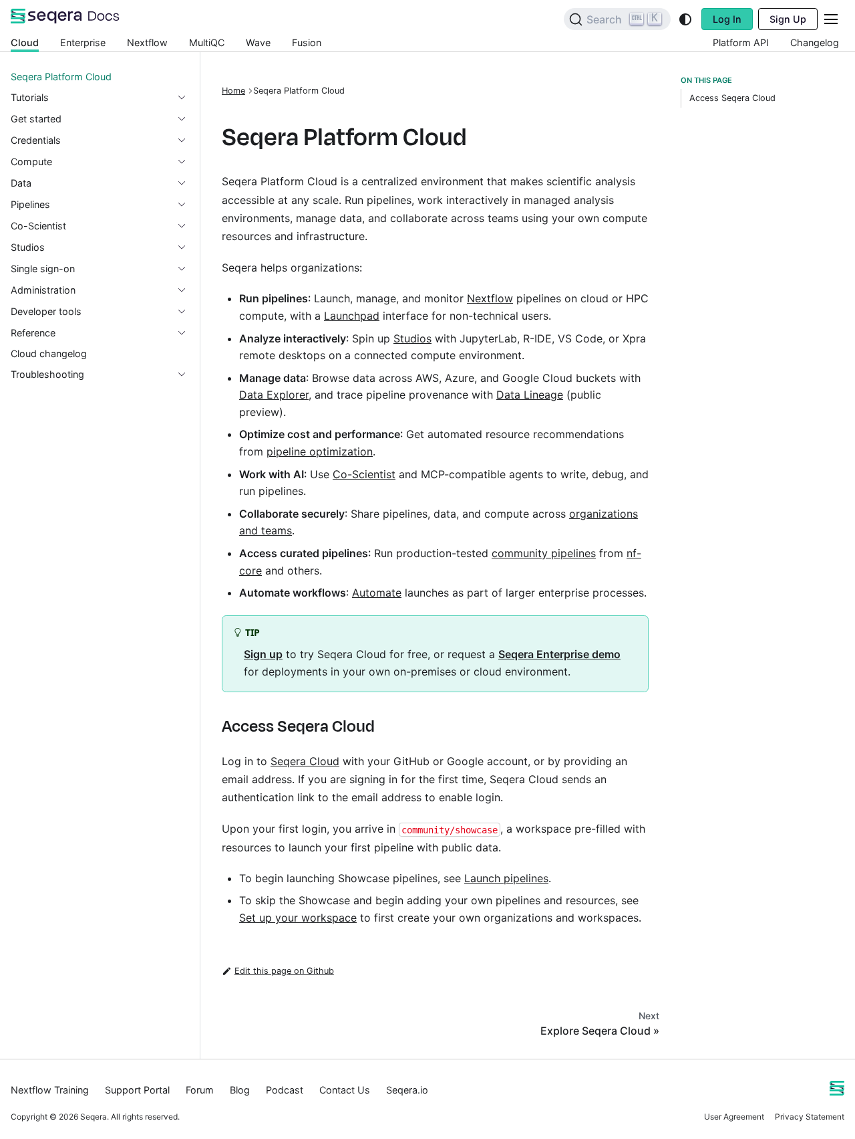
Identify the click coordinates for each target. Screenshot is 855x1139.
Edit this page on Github (284, 971)
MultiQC (206, 42)
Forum (200, 1090)
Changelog (814, 42)
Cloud (25, 42)
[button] (99, 97)
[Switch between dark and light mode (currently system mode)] (685, 19)
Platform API (741, 42)
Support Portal (137, 1090)
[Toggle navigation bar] (831, 19)
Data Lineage (529, 394)
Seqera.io (407, 1090)
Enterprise (83, 42)
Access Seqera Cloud (732, 98)
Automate (376, 592)
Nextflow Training (50, 1090)
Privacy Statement (809, 1117)
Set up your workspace (298, 917)
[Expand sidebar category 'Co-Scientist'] (187, 226)
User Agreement (734, 1117)
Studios (412, 338)
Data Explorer (274, 394)
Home (233, 91)
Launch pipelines (506, 878)
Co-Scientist (364, 474)
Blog (240, 1090)
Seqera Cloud (305, 761)
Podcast (284, 1090)
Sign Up (788, 19)
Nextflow (147, 42)
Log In (727, 19)
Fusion (306, 42)
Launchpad (351, 315)
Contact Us (344, 1090)
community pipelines (544, 553)
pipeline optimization (320, 451)
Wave (258, 42)
